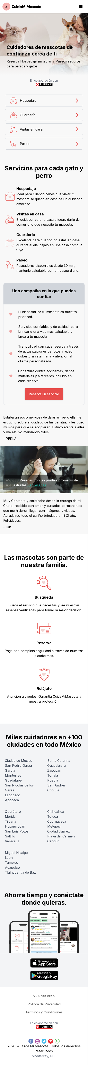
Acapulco (12, 867)
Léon (9, 858)
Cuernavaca (56, 821)
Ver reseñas (36, 485)
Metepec (54, 826)
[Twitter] (44, 1041)
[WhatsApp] (57, 1041)
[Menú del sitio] (81, 6)
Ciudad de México (18, 761)
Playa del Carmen (61, 836)
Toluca (52, 816)
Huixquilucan (15, 826)
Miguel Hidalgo (16, 853)
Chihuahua (55, 811)
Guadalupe (13, 780)
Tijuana (10, 821)
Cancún (53, 841)
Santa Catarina (58, 761)
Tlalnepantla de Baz (20, 872)
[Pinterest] (50, 1041)
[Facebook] (30, 1041)
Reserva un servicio (44, 394)
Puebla (52, 780)
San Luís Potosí (17, 831)
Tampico (11, 862)
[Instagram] (37, 1041)
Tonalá (52, 775)
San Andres (56, 785)
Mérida (10, 816)
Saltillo (10, 836)
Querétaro (13, 811)
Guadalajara (56, 765)
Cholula (53, 790)
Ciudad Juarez (58, 831)
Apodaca (12, 800)
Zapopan (54, 770)
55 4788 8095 (44, 996)
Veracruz (12, 841)
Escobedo (12, 795)
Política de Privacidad (44, 1004)
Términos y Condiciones (44, 1012)
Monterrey (13, 775)
